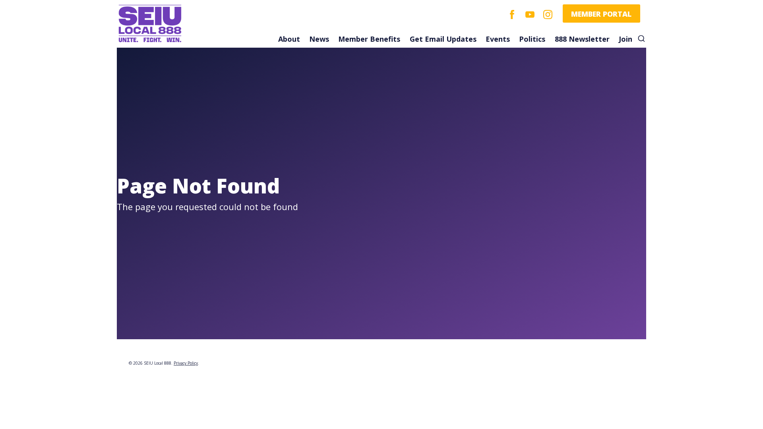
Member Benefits (369, 39)
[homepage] (174, 24)
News (319, 39)
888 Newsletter (582, 39)
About (289, 39)
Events (498, 39)
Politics (532, 39)
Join (625, 39)
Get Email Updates (443, 39)
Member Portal (601, 14)
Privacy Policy (186, 363)
